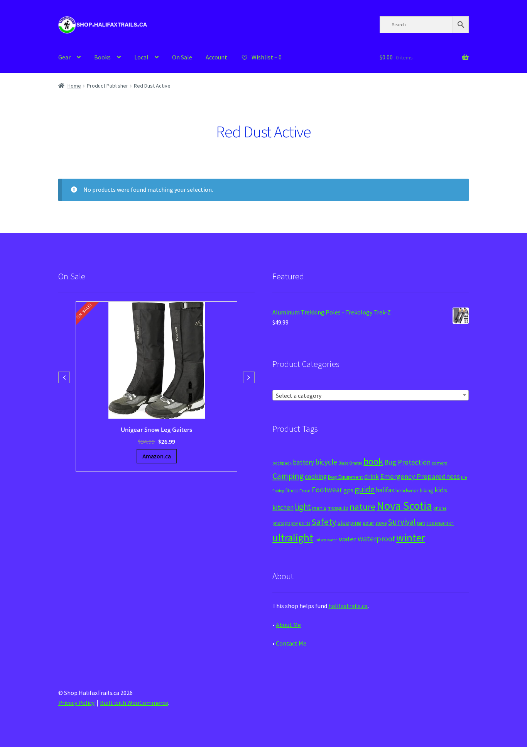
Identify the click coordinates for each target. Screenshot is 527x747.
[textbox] (370, 395)
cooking (316, 476)
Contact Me (291, 643)
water (347, 538)
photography (285, 523)
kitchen (283, 507)
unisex (320, 540)
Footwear (327, 489)
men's (319, 507)
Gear (64, 57)
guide (365, 489)
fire (464, 477)
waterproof (376, 538)
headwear (407, 490)
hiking (426, 490)
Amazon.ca (156, 456)
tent (421, 523)
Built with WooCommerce (134, 702)
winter (410, 537)
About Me (288, 625)
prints (304, 523)
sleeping (349, 523)
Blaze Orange (350, 463)
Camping (288, 476)
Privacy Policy (76, 702)
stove (381, 523)
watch (332, 540)
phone (439, 508)
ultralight (292, 537)
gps (348, 490)
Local (141, 57)
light (303, 506)
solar (368, 522)
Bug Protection (407, 462)
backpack (282, 463)
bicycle (326, 461)
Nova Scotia (404, 506)
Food (305, 490)
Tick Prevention (440, 523)
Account (216, 57)
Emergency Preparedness (420, 476)
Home (74, 85)
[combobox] (370, 395)
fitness (291, 490)
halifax (385, 490)
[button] (249, 377)
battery (303, 462)
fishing (278, 490)
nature (362, 506)
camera (440, 463)
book (373, 461)
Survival (402, 522)
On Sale (182, 57)
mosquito (338, 508)
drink (371, 476)
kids (440, 489)
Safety (323, 521)
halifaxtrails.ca (348, 606)
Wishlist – (266, 57)
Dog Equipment (345, 476)
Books (102, 57)
